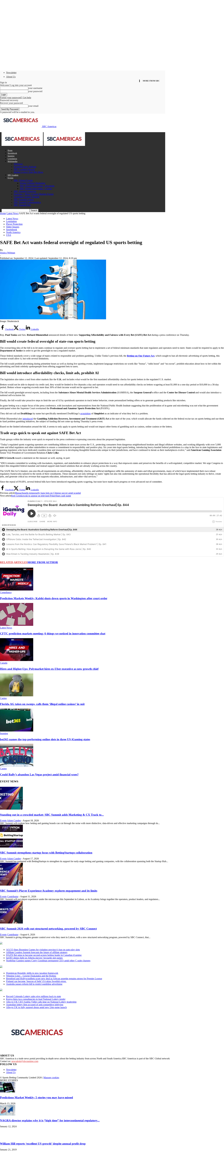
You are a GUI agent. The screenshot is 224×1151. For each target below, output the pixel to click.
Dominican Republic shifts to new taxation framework (32, 973)
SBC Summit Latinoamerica (27, 202)
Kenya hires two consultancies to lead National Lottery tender (35, 999)
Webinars (18, 164)
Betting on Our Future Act (140, 355)
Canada (3, 663)
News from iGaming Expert (29, 966)
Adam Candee (14, 820)
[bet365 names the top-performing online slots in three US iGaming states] (16, 730)
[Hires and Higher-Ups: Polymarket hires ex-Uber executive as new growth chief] (16, 660)
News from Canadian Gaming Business (38, 943)
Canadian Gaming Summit (26, 197)
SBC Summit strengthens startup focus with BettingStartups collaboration (46, 852)
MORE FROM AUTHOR (43, 562)
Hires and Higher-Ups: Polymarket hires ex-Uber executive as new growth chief (49, 668)
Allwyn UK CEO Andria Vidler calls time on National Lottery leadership (41, 1002)
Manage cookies (51, 1077)
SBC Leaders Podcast (24, 169)
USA (8, 235)
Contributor (12, 896)
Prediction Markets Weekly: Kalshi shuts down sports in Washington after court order (53, 598)
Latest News (13, 213)
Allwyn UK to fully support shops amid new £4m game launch (36, 1007)
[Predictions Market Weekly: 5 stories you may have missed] (7, 1091)
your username (35, 88)
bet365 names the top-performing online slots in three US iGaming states (45, 739)
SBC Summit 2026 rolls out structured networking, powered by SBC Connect (48, 928)
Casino (3, 698)
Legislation (12, 158)
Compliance (6, 592)
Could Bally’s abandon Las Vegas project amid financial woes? (39, 774)
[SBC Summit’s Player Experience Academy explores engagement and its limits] (11, 884)
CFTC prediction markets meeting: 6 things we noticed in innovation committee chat (52, 633)
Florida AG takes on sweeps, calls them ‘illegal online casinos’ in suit (42, 704)
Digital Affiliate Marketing (32, 183)
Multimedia (12, 161)
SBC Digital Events (23, 180)
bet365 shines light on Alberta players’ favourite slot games (34, 958)
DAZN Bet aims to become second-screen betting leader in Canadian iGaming (44, 955)
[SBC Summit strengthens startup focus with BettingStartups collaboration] (11, 846)
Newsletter (11, 72)
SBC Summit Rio (22, 205)
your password (35, 91)
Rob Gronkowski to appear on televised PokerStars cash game (41, 495)
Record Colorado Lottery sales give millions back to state (33, 996)
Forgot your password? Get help (15, 97)
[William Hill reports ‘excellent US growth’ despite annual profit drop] (7, 1137)
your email (33, 106)
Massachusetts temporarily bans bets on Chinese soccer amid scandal (48, 493)
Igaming (11, 156)
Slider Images (12, 227)
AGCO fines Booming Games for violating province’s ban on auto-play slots (43, 949)
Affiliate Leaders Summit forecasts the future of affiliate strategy (37, 952)
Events (10, 178)
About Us (11, 76)
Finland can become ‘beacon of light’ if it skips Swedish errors (36, 981)
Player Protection (14, 224)
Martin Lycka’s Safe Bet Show (28, 172)
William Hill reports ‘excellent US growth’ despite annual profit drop (43, 1143)
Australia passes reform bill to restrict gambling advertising (34, 984)
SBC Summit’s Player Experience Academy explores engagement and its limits (48, 890)
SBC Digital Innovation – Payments (37, 186)
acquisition (85, 413)
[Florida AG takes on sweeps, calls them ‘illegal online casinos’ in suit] (16, 695)
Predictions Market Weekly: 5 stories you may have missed (36, 1097)
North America (13, 232)
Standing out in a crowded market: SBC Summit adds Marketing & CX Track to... (52, 814)
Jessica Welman (7, 252)
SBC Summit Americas (25, 191)
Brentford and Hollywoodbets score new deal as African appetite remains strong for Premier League (54, 978)
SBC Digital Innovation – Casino (36, 188)
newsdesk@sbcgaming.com (24, 1061)
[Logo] (23, 145)
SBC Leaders (13, 175)
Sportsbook (12, 153)
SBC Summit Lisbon (24, 199)
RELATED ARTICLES (14, 562)
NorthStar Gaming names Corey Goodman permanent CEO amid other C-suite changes (48, 960)
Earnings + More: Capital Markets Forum (33, 194)
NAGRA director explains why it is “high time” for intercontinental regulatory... (50, 1120)
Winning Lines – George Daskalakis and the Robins (31, 976)
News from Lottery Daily (28, 990)
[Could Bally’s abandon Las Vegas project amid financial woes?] (16, 766)
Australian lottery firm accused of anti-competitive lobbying (34, 1004)
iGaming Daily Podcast (25, 166)
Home (10, 150)
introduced (28, 418)
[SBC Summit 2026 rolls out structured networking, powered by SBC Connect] (11, 922)
